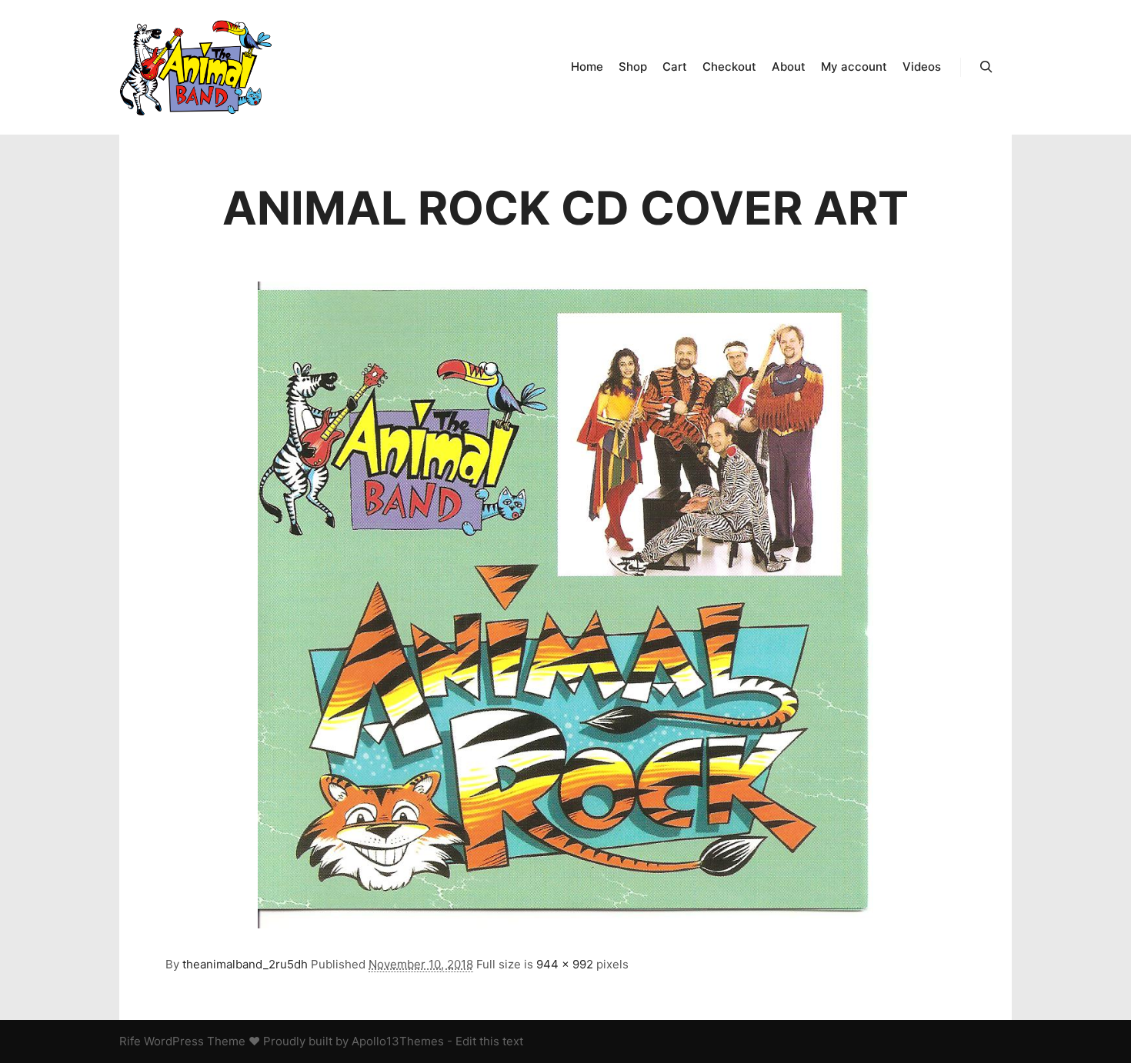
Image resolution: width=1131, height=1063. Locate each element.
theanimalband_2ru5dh (245, 964)
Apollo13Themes (398, 1041)
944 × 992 (564, 964)
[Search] (986, 67)
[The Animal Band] (196, 67)
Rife (130, 1041)
